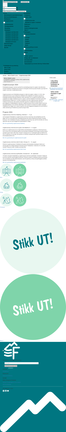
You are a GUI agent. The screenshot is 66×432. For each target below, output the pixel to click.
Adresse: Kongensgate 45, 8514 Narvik (12, 382)
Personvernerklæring (7, 375)
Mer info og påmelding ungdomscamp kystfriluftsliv (14, 162)
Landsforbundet (24, 2)
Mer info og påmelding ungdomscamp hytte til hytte (14, 149)
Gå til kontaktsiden (7, 384)
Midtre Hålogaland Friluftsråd (9, 2)
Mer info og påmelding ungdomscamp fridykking (14, 123)
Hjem (5, 75)
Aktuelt (19, 2)
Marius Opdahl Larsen (13, 75)
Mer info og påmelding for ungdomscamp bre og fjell (14, 137)
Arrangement (6, 371)
